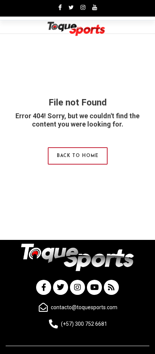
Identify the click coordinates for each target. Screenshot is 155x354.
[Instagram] (77, 287)
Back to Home (78, 156)
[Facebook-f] (43, 287)
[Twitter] (60, 287)
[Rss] (111, 287)
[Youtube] (94, 287)
